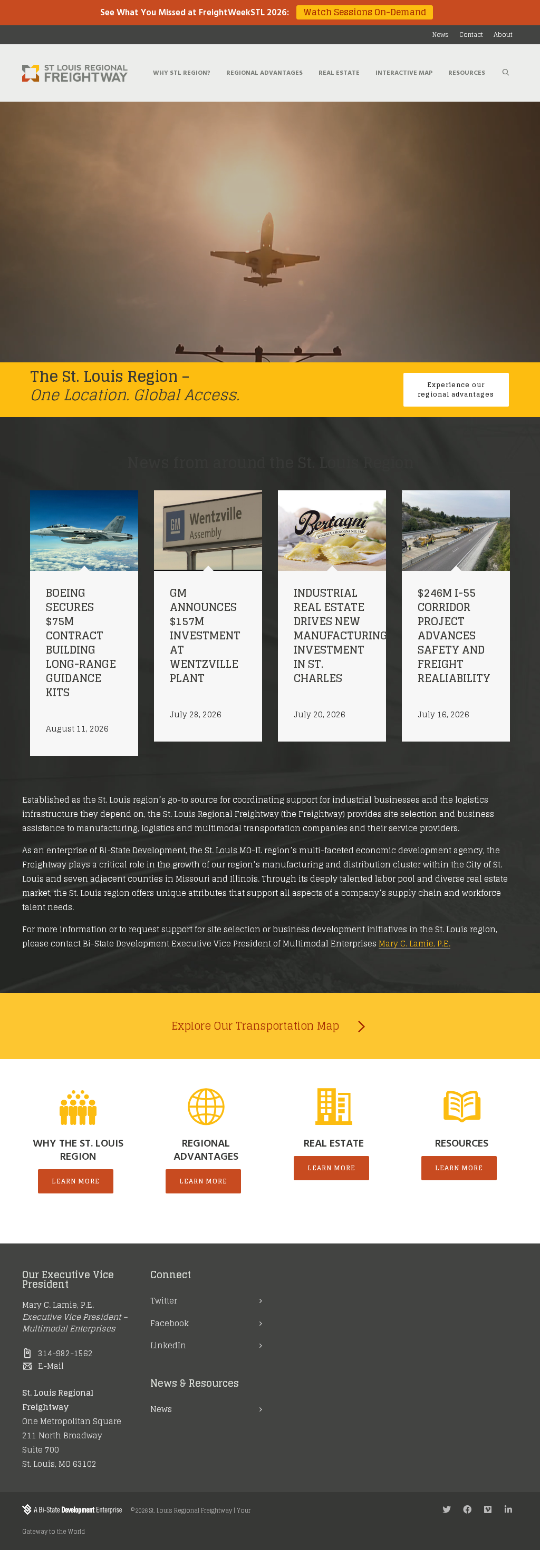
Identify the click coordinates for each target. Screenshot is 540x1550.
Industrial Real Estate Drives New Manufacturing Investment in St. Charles (341, 636)
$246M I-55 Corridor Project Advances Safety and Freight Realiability (454, 636)
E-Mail (51, 1366)
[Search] (506, 73)
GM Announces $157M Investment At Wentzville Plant (205, 636)
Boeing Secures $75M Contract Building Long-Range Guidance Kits (81, 643)
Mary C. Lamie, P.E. (414, 943)
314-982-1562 (65, 1353)
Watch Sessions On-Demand (364, 12)
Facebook (169, 1323)
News (161, 1409)
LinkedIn (168, 1345)
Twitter (163, 1301)
